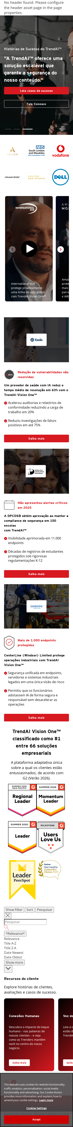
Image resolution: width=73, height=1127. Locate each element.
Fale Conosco (36, 104)
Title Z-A (10, 948)
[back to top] (8, 969)
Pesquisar (44, 909)
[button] (60, 249)
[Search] (36, 928)
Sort (30, 909)
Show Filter (14, 909)
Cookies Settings (36, 1108)
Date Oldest (13, 957)
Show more (14, 962)
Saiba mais (36, 438)
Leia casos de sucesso (36, 90)
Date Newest (14, 952)
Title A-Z (10, 943)
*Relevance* (15, 933)
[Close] (68, 1078)
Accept (36, 1119)
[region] (36, 1100)
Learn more (46, 1100)
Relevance (11, 939)
